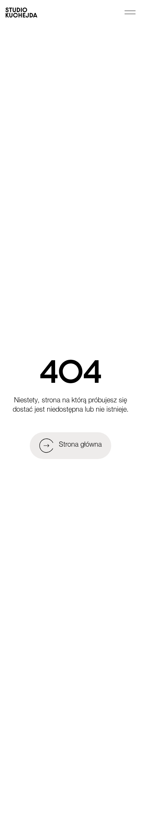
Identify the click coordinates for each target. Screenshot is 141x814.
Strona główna (80, 445)
